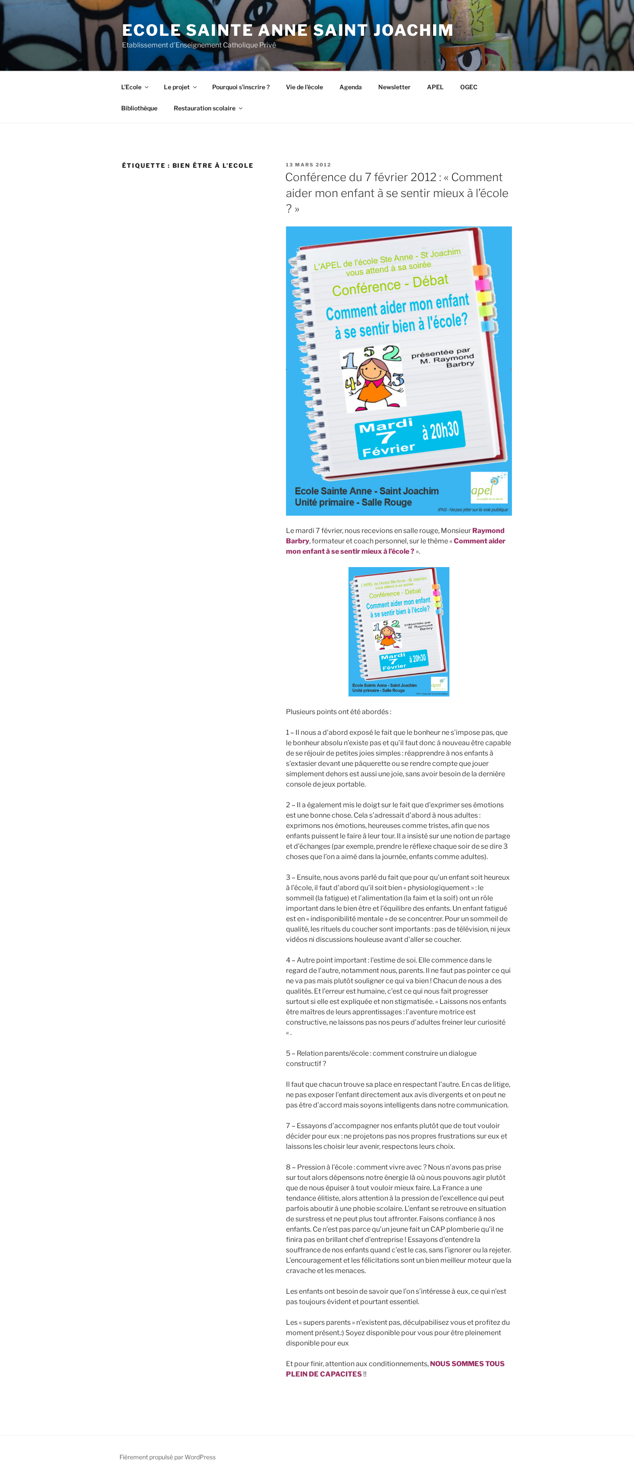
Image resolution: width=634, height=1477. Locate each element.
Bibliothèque (139, 108)
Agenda (350, 87)
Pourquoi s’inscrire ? (241, 87)
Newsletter (394, 87)
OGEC (468, 87)
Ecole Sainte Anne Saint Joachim (288, 30)
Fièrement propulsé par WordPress (167, 1457)
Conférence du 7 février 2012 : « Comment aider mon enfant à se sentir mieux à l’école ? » (396, 192)
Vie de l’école (304, 87)
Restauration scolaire (204, 108)
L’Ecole (131, 87)
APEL (435, 87)
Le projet (177, 87)
